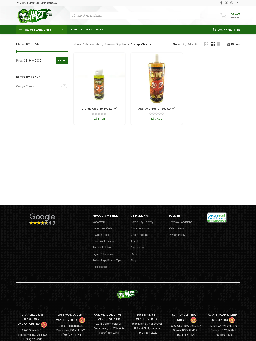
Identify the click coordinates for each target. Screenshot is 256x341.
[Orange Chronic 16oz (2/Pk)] (157, 79)
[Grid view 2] (206, 44)
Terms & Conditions (180, 222)
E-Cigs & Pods (101, 234)
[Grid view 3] (212, 44)
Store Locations (140, 228)
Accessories (93, 44)
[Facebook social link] (221, 3)
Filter (61, 60)
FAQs (134, 254)
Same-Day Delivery (142, 222)
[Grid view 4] (219, 44)
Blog (133, 260)
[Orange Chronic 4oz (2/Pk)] (99, 79)
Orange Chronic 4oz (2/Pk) (99, 108)
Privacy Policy (177, 234)
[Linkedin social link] (237, 3)
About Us (136, 241)
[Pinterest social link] (231, 3)
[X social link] (226, 3)
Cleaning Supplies (116, 44)
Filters (235, 44)
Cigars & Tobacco (103, 254)
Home (77, 44)
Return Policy (177, 228)
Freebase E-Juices (103, 241)
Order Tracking (139, 234)
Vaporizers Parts (102, 228)
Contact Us (137, 247)
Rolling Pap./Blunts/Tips (107, 260)
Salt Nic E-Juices (102, 247)
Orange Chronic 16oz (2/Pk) (156, 108)
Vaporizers (99, 222)
